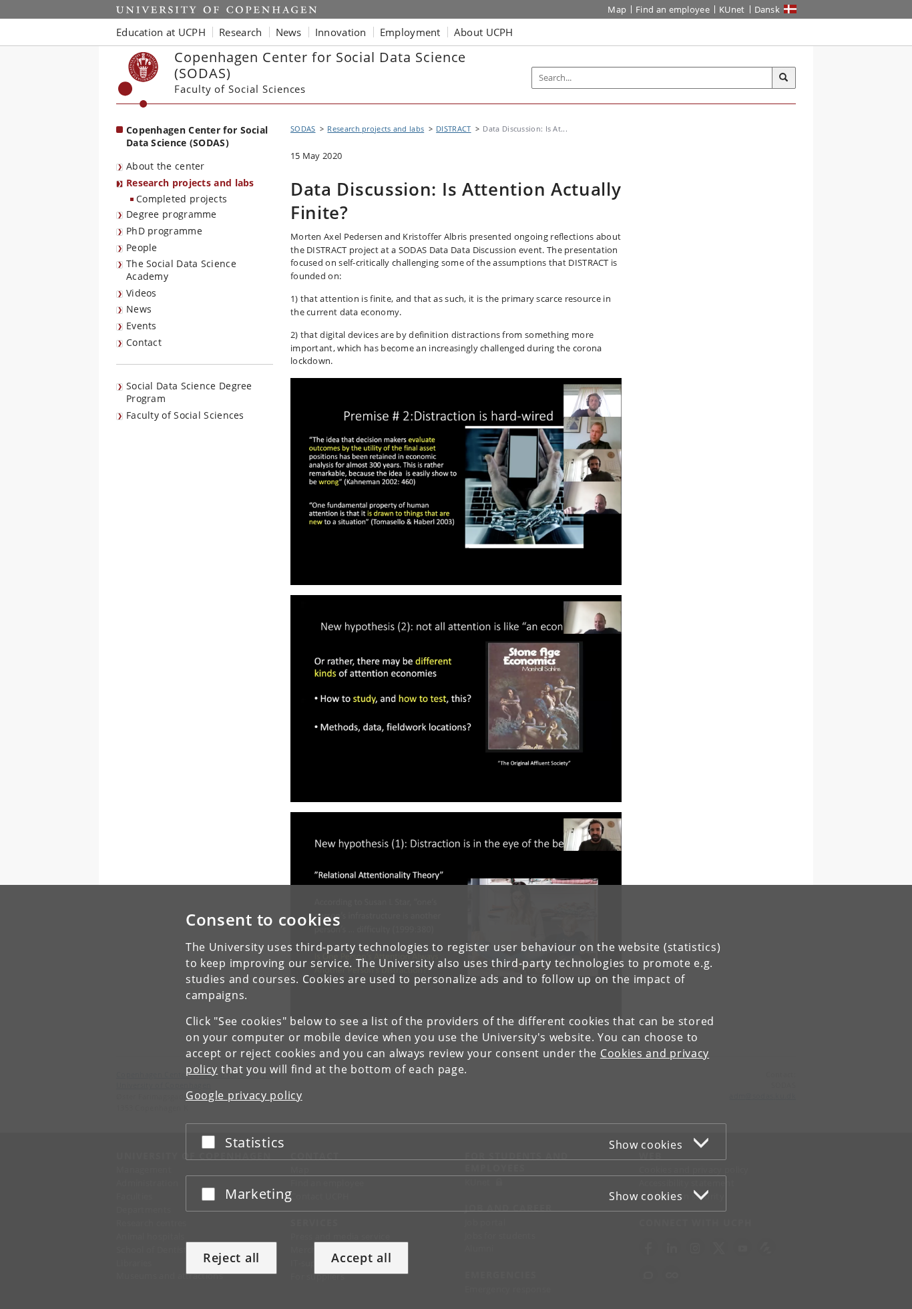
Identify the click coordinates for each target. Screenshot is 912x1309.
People (142, 247)
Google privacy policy (244, 1095)
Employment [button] (410, 32)
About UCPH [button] (483, 32)
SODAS (303, 129)
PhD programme (164, 230)
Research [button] (240, 32)
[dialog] (456, 1097)
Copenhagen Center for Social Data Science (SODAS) (197, 136)
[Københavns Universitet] (138, 80)
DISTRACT (453, 129)
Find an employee (673, 9)
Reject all (231, 1258)
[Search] (784, 78)
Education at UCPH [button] (161, 32)
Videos (141, 293)
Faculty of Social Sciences (185, 415)
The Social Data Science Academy (181, 270)
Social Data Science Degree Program (189, 392)
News (139, 309)
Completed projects (181, 198)
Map (617, 9)
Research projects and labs (190, 182)
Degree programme (171, 214)
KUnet (732, 9)
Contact (144, 342)
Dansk (767, 9)
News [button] (289, 32)
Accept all (361, 1258)
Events (141, 325)
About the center (165, 166)
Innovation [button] (341, 32)
